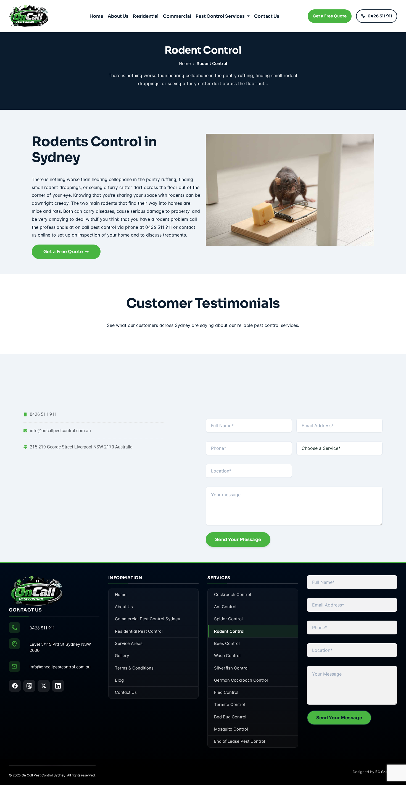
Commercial (177, 16)
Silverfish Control (231, 668)
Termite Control (229, 704)
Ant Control (225, 606)
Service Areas (129, 643)
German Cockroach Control (241, 680)
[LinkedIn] (58, 686)
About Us (118, 16)
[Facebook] (15, 686)
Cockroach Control (232, 594)
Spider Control (228, 618)
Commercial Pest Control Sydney (147, 618)
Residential (146, 16)
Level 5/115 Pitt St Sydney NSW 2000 (60, 647)
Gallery (122, 655)
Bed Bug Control (230, 717)
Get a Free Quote (330, 16)
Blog (119, 680)
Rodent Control (229, 631)
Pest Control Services (220, 16)
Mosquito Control (231, 729)
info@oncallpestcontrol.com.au (60, 667)
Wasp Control (227, 655)
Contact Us (266, 16)
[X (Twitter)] (44, 686)
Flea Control (226, 692)
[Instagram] (29, 686)
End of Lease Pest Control (239, 741)
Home (96, 16)
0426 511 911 (380, 16)
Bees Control (227, 643)
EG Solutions (386, 772)
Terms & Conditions (134, 668)
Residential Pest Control (139, 631)
